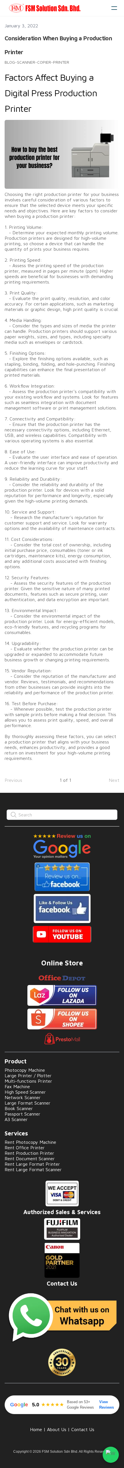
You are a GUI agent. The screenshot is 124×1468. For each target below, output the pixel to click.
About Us (56, 1429)
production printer (63, 194)
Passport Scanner (22, 1113)
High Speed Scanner (25, 1092)
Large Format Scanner (27, 1102)
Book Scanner (19, 1108)
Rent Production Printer (29, 1153)
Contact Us (82, 1429)
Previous (13, 780)
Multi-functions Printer (28, 1081)
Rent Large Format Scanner (33, 1169)
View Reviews (106, 1405)
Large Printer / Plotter (28, 1075)
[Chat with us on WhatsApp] (111, 1455)
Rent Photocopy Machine (30, 1142)
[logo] (55, 8)
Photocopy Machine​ (25, 1070)
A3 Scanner (16, 1119)
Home (36, 1429)
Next (114, 780)
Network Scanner (23, 1097)
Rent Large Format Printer (32, 1164)
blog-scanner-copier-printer (37, 62)
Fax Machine (17, 1086)
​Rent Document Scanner (30, 1158)
